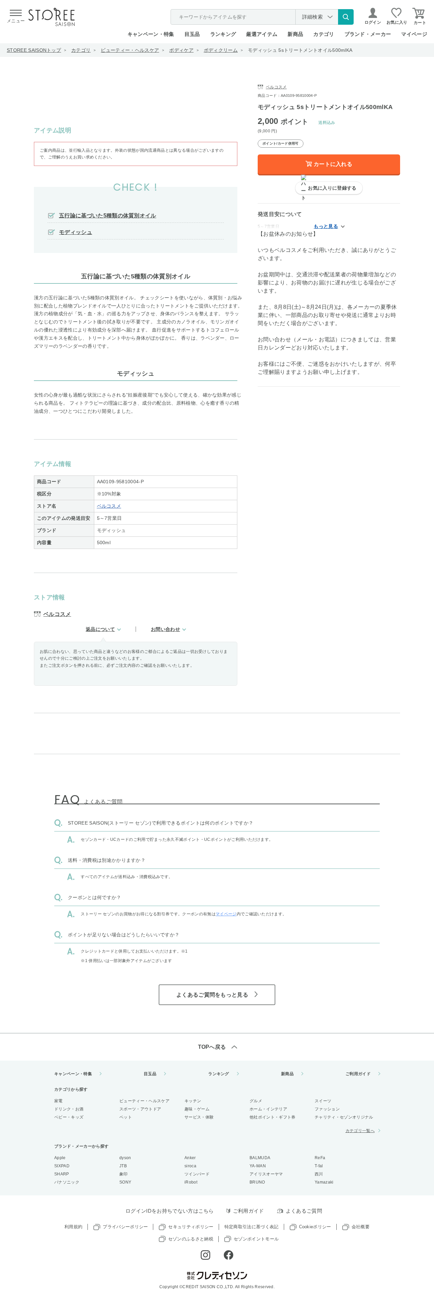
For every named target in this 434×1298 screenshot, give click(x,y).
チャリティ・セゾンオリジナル (344, 1117)
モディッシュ (75, 232)
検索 (346, 17)
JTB (123, 1166)
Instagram (205, 1255)
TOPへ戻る (212, 1047)
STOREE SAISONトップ (34, 50)
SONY (125, 1182)
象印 (123, 1174)
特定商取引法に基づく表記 (251, 1226)
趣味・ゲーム (197, 1109)
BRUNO (257, 1182)
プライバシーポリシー (125, 1226)
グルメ (256, 1101)
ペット (125, 1117)
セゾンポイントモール (256, 1238)
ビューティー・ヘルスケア (130, 50)
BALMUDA (260, 1157)
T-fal (319, 1166)
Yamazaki (324, 1182)
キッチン (192, 1101)
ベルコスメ (109, 506)
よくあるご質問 (304, 1211)
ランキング (223, 34)
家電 (58, 1101)
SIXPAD (62, 1166)
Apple (60, 1157)
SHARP (61, 1174)
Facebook (228, 1255)
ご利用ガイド (358, 1073)
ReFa (320, 1157)
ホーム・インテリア (268, 1109)
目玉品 (192, 34)
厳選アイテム (261, 34)
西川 (319, 1174)
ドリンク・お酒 (68, 1109)
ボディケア (181, 50)
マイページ (414, 34)
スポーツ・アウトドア (140, 1109)
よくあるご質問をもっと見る (212, 995)
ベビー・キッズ (68, 1117)
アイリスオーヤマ (266, 1174)
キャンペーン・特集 (150, 34)
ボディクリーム (221, 50)
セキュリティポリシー (190, 1226)
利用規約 (73, 1226)
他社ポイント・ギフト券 (273, 1117)
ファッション (327, 1109)
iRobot (190, 1182)
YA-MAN (258, 1166)
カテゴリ (81, 50)
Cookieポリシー (315, 1226)
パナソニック (66, 1182)
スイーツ (323, 1101)
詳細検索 (312, 17)
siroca (190, 1166)
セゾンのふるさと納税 (190, 1238)
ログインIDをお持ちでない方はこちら (169, 1211)
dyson (125, 1157)
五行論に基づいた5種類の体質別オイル (107, 215)
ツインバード (197, 1174)
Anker (190, 1157)
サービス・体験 (199, 1117)
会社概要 (361, 1226)
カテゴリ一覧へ (360, 1130)
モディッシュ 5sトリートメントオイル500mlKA (300, 50)
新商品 (295, 34)
